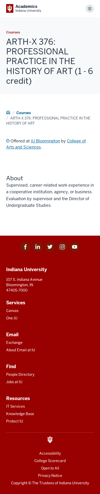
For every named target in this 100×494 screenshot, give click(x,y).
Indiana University (74, 483)
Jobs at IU (14, 382)
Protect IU (14, 421)
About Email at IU (20, 350)
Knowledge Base (20, 414)
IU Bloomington (45, 141)
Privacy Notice (50, 475)
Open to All (50, 468)
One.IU (11, 318)
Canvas (12, 310)
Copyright (19, 483)
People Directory (20, 374)
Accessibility (50, 453)
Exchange (14, 342)
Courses (23, 113)
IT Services (15, 406)
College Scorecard (50, 461)
